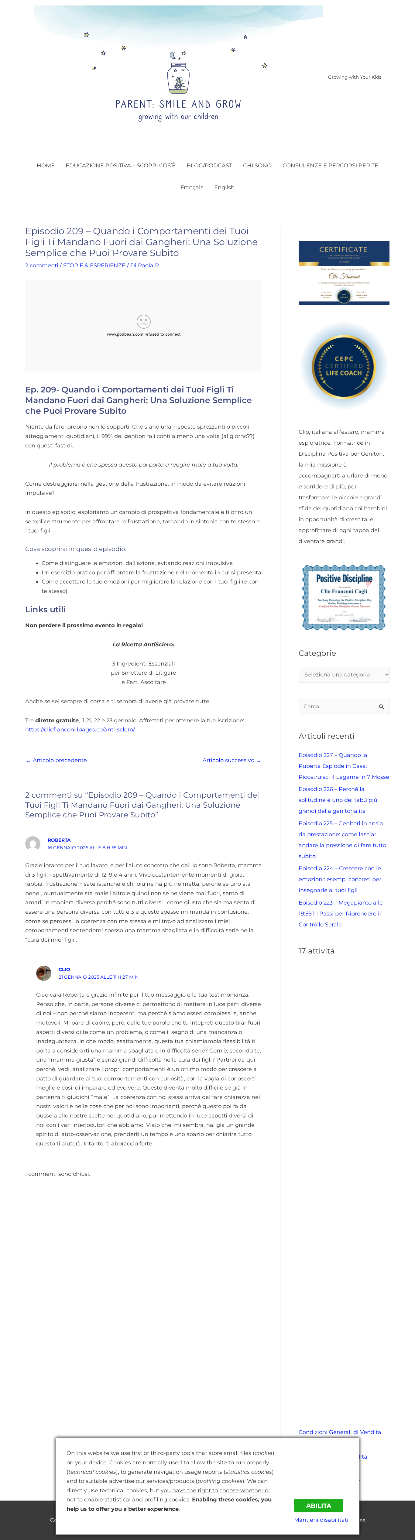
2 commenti (41, 265)
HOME (46, 165)
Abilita (318, 1505)
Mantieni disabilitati (321, 1520)
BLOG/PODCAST (209, 165)
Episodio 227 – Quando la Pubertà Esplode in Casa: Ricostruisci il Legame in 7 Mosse (344, 766)
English (224, 187)
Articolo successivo (232, 760)
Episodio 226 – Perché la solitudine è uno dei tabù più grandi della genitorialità (338, 800)
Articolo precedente (56, 760)
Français (191, 187)
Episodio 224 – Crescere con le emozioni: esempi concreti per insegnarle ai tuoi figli (340, 879)
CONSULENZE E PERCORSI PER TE (330, 165)
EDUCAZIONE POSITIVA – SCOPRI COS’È (121, 165)
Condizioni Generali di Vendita (340, 1432)
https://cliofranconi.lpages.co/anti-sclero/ (80, 729)
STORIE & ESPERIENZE (94, 265)
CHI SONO (257, 165)
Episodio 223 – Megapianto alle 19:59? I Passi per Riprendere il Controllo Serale (341, 913)
